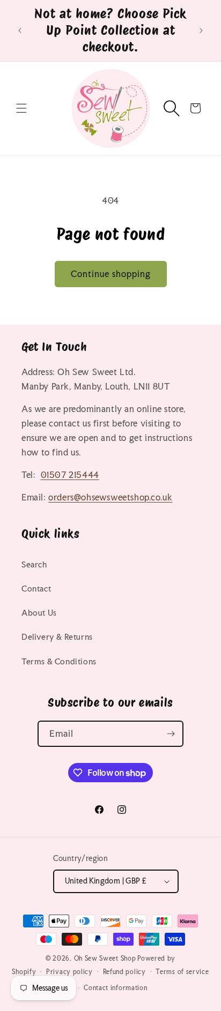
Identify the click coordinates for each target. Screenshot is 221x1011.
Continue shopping (111, 273)
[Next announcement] (201, 30)
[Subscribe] (170, 734)
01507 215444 (70, 474)
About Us (39, 613)
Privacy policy (69, 972)
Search (34, 564)
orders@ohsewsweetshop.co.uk (110, 497)
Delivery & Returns (57, 637)
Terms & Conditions (59, 661)
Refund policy (124, 972)
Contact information (115, 988)
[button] (21, 108)
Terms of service (182, 972)
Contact (36, 588)
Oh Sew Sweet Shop (105, 958)
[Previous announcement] (20, 30)
